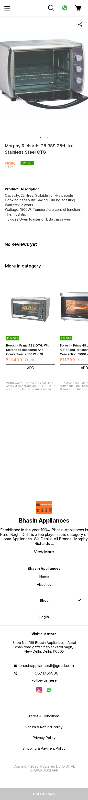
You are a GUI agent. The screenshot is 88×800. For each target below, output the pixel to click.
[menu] (7, 8)
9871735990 (46, 673)
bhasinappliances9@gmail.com (47, 665)
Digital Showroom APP (52, 768)
